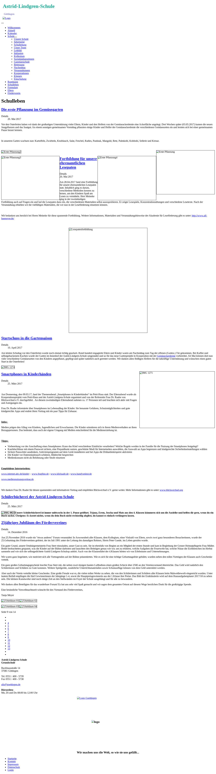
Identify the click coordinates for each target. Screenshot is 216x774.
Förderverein (14, 93)
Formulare (13, 87)
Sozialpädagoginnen (24, 59)
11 (9, 643)
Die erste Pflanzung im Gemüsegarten (32, 109)
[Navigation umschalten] (2, 23)
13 (9, 648)
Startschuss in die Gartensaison (26, 338)
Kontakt (12, 761)
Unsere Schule (21, 39)
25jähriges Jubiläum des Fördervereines (34, 522)
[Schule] (15, 37)
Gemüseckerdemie (166, 356)
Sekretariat (19, 42)
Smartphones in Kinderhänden (26, 374)
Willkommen (14, 27)
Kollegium (19, 56)
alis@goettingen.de (10, 684)
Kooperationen (21, 73)
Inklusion (18, 53)
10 (9, 640)
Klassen (18, 76)
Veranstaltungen (22, 70)
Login (11, 770)
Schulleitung (20, 44)
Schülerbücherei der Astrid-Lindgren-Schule (37, 497)
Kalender (12, 33)
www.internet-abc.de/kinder (15, 474)
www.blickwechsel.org (171, 490)
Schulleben (13, 84)
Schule (11, 36)
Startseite (12, 758)
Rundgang (13, 81)
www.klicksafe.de (60, 474)
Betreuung (19, 64)
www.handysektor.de (81, 474)
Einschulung (20, 79)
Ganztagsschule (22, 61)
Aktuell (11, 30)
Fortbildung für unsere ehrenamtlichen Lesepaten (78, 163)
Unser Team (20, 47)
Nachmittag (19, 67)
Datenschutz (14, 767)
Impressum (13, 764)
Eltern (11, 90)
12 (9, 645)
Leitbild (18, 50)
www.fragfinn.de (40, 474)
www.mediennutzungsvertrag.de (17, 479)
